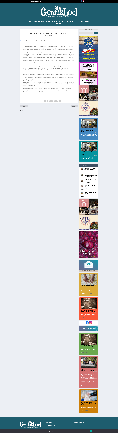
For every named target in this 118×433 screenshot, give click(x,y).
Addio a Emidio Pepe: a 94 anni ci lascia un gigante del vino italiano (90, 181)
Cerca (96, 33)
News (30, 21)
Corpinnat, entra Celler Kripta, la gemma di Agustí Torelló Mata (88, 369)
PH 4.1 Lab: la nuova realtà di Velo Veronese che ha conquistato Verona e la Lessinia (88, 287)
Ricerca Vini (72, 21)
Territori (48, 21)
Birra (82, 21)
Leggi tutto (86, 136)
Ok (91, 431)
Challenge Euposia (63, 21)
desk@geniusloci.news (36, 1)
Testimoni (54, 21)
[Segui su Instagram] (83, 1)
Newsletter (58, 1)
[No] (116, 431)
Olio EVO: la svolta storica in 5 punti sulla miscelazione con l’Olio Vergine (89, 130)
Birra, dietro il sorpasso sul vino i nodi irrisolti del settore (90, 169)
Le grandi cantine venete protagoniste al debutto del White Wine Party (88, 403)
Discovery (59, 23)
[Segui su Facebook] (81, 1)
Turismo (87, 21)
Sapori (42, 21)
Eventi (77, 21)
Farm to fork (36, 21)
